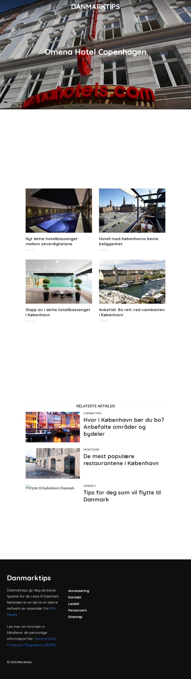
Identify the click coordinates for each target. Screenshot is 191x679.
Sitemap (75, 617)
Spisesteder (91, 449)
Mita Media (24, 662)
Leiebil (73, 604)
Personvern (77, 610)
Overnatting (92, 413)
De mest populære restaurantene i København (121, 460)
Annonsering (78, 591)
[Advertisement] (95, 149)
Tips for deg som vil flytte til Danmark (122, 496)
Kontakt (74, 597)
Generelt (89, 485)
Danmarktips (95, 6)
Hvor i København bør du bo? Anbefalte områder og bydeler (123, 426)
